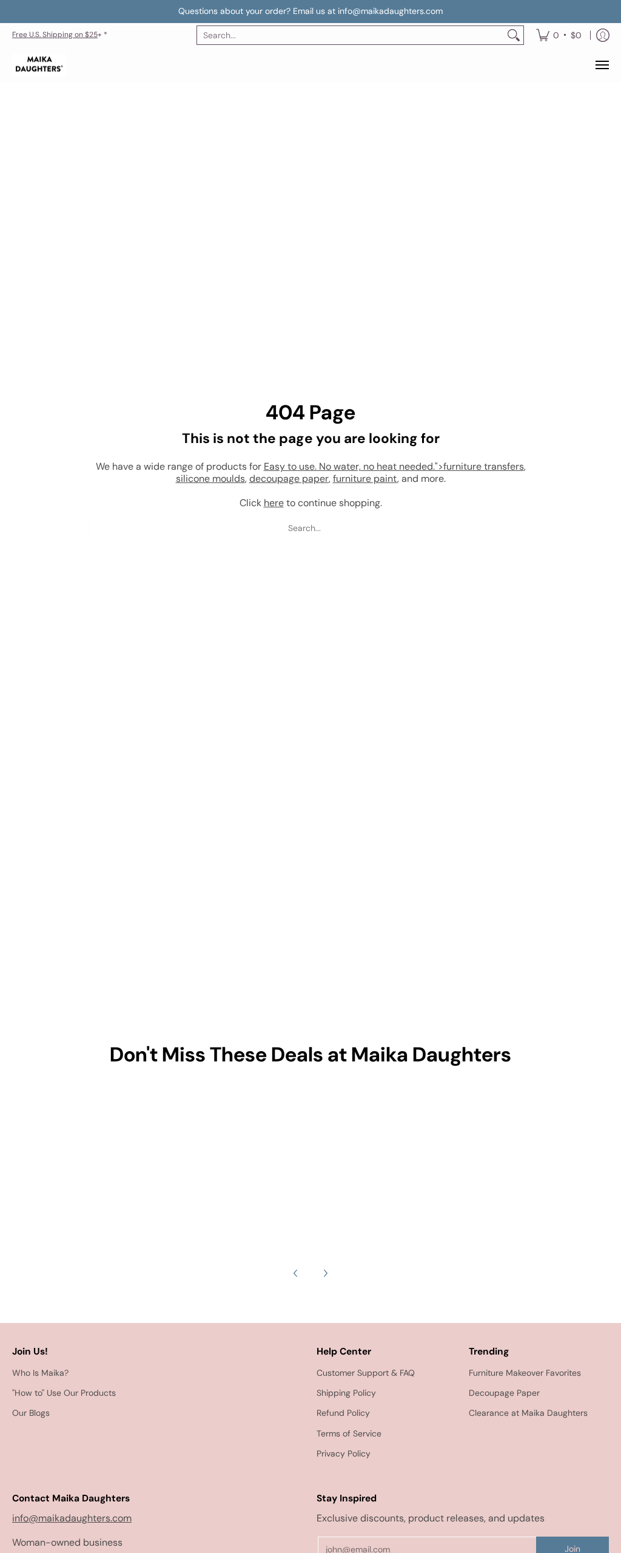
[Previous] (296, 1273)
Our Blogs (31, 1412)
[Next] (325, 1273)
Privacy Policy (344, 1453)
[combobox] (350, 35)
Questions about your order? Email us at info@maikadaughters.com (310, 10)
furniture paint (365, 478)
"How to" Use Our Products (64, 1392)
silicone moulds (210, 478)
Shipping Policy (346, 1392)
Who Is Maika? (40, 1372)
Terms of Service (349, 1433)
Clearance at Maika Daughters (528, 1412)
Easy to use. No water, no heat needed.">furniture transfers (394, 466)
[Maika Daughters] (39, 65)
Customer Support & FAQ (366, 1372)
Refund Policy (343, 1412)
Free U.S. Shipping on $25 (55, 34)
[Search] (513, 35)
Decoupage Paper (504, 1392)
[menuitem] (559, 35)
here (274, 502)
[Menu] (601, 65)
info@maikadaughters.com (72, 1518)
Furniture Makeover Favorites (525, 1372)
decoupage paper (289, 478)
